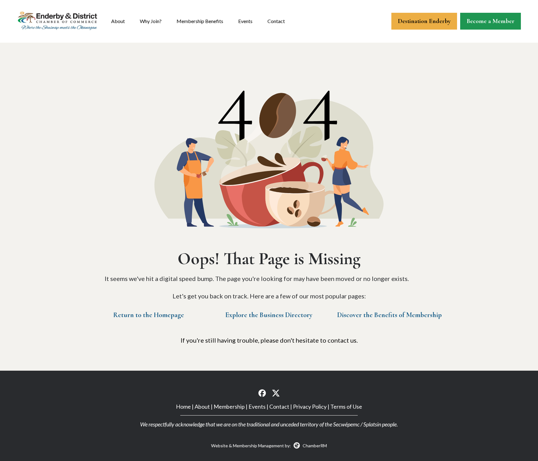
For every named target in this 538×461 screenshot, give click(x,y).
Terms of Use (346, 406)
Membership (229, 406)
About (118, 21)
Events (245, 21)
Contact (276, 21)
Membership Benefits (200, 21)
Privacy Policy (310, 406)
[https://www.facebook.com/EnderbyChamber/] (262, 392)
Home (183, 406)
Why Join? (151, 21)
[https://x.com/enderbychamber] (276, 392)
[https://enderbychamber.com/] (57, 20)
